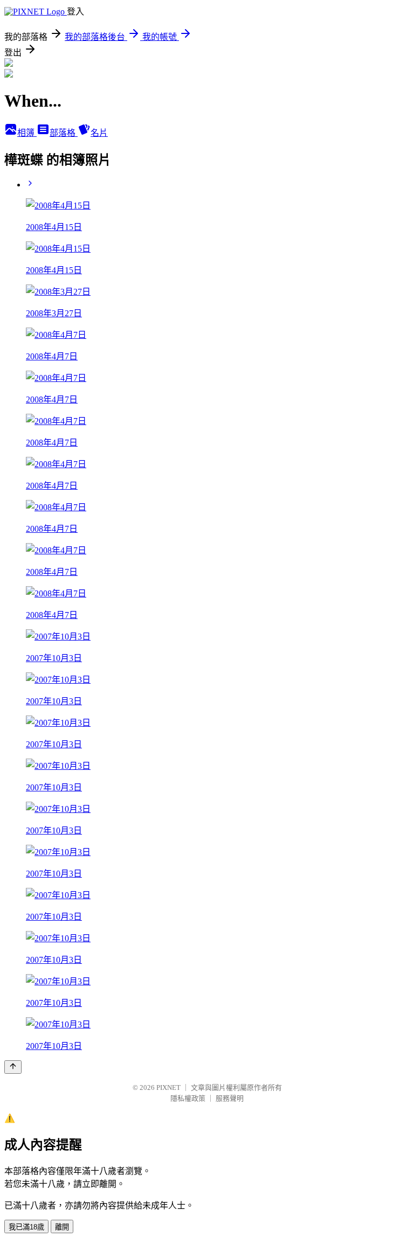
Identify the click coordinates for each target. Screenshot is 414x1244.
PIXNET (168, 1087)
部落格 (64, 132)
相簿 (27, 132)
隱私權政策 (187, 1098)
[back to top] (13, 1067)
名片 (99, 132)
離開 (62, 1227)
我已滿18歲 (26, 1227)
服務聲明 (230, 1098)
